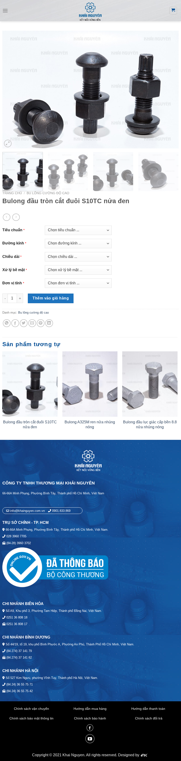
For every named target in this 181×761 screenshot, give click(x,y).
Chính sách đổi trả (148, 718)
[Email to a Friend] (32, 323)
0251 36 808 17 (16, 624)
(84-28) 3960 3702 (18, 543)
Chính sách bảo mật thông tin (31, 718)
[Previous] (12, 89)
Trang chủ (12, 193)
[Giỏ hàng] (173, 10)
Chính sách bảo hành (90, 718)
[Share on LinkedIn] (49, 323)
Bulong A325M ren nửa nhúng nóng (90, 424)
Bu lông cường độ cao (48, 193)
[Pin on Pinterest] (41, 323)
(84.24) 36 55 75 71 (19, 684)
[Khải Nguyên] (90, 11)
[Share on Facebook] (15, 323)
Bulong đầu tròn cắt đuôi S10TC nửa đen (30, 424)
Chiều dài (10, 257)
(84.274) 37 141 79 (18, 651)
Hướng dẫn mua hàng (90, 709)
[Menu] (5, 10)
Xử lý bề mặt (13, 270)
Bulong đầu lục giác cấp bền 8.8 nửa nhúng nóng (150, 424)
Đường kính (13, 243)
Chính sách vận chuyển (31, 709)
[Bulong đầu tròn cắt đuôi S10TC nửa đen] (30, 384)
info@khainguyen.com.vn (27, 511)
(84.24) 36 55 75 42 (19, 691)
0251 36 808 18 (16, 617)
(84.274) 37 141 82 (18, 657)
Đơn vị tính (12, 283)
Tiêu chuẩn (12, 230)
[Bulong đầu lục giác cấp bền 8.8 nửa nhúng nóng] (149, 384)
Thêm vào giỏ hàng (51, 298)
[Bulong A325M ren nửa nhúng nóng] (90, 384)
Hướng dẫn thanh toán (148, 709)
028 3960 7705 (15, 536)
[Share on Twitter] (24, 323)
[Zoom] (8, 143)
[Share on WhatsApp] (7, 323)
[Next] (169, 89)
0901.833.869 (61, 511)
